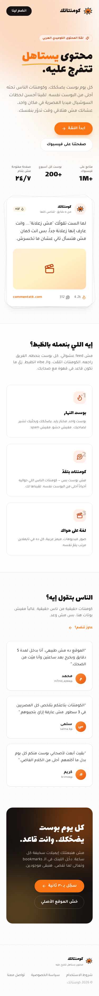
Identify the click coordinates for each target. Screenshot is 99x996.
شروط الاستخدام (79, 975)
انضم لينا (19, 11)
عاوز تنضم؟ (84, 628)
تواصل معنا (16, 975)
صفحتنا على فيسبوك (66, 145)
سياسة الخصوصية (45, 975)
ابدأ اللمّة (76, 129)
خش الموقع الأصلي (59, 902)
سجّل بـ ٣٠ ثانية (62, 886)
